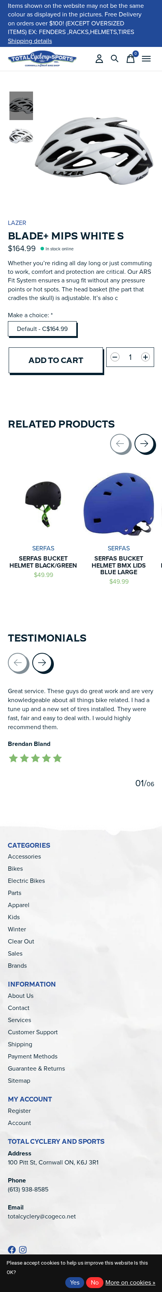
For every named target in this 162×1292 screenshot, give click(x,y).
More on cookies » (130, 1282)
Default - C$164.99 (42, 328)
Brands (17, 965)
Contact (18, 1007)
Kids (14, 917)
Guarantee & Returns (36, 1068)
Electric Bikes (26, 880)
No (95, 1282)
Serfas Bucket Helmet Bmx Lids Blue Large (119, 565)
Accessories (24, 856)
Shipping (20, 1044)
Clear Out (21, 941)
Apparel (18, 904)
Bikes (15, 868)
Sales (15, 953)
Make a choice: (30, 315)
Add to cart (55, 360)
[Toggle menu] (146, 58)
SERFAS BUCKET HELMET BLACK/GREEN (43, 562)
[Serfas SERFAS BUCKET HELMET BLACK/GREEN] (43, 504)
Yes (74, 1282)
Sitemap (19, 1080)
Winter (17, 929)
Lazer (17, 222)
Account (19, 1122)
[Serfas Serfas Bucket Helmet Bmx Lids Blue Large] (118, 504)
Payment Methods (32, 1056)
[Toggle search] (115, 58)
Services (19, 1019)
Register (19, 1110)
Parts (14, 892)
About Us (20, 995)
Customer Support (33, 1032)
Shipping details (30, 40)
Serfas (43, 548)
